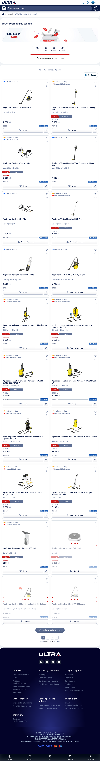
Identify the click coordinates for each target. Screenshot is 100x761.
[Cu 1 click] (46, 130)
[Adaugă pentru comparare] (46, 86)
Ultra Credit (17, 693)
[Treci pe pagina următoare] (57, 637)
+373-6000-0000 (23, 706)
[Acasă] (9, 2)
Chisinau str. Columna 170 (20, 720)
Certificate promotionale (49, 684)
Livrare (15, 678)
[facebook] (41, 661)
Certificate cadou (46, 678)
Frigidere (69, 684)
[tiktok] (52, 661)
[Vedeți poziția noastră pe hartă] (87, 2)
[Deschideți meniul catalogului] (4, 8)
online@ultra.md (25, 703)
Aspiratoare (70, 687)
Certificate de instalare (48, 681)
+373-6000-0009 (76, 708)
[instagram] (47, 661)
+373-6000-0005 (49, 708)
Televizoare (70, 681)
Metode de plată (19, 689)
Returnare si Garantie (21, 686)
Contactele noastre (21, 674)
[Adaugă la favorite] (46, 82)
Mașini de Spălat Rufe (74, 690)
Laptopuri (69, 678)
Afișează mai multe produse (50, 630)
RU (96, 2)
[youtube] (58, 661)
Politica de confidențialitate (19, 682)
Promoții (42, 674)
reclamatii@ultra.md (73, 705)
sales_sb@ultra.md (52, 705)
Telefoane (69, 674)
